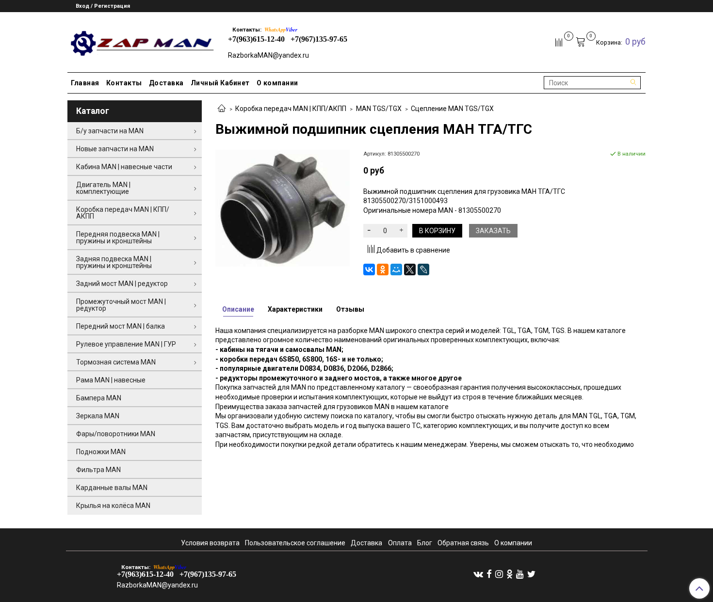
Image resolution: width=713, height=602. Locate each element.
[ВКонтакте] (369, 269)
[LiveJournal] (423, 269)
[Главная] (221, 109)
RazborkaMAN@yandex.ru (268, 55)
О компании (277, 83)
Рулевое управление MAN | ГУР (126, 344)
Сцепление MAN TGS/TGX (452, 108)
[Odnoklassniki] (509, 574)
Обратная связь (463, 543)
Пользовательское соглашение (295, 543)
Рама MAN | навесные (111, 380)
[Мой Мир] (396, 269)
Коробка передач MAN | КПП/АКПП (290, 108)
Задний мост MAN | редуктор (122, 283)
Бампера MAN (98, 398)
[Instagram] (499, 574)
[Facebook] (489, 574)
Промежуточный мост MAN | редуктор (121, 305)
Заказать (493, 231)
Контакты (124, 83)
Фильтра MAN (98, 470)
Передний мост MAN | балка (120, 326)
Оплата (400, 543)
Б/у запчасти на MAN (110, 131)
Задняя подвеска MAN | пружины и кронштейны (114, 262)
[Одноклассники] (383, 269)
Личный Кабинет (220, 83)
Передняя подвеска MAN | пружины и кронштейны (118, 237)
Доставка (166, 83)
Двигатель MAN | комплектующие (103, 188)
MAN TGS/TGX (379, 108)
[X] (410, 269)
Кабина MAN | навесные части (124, 167)
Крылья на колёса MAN (113, 505)
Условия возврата (210, 543)
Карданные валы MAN (111, 487)
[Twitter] (531, 574)
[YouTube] (520, 574)
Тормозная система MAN (116, 362)
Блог (424, 543)
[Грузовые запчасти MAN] (140, 40)
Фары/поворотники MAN (115, 434)
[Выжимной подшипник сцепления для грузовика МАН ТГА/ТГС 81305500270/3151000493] (282, 207)
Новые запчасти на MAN (115, 149)
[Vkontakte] (478, 574)
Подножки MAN (101, 452)
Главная (85, 83)
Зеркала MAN (97, 416)
